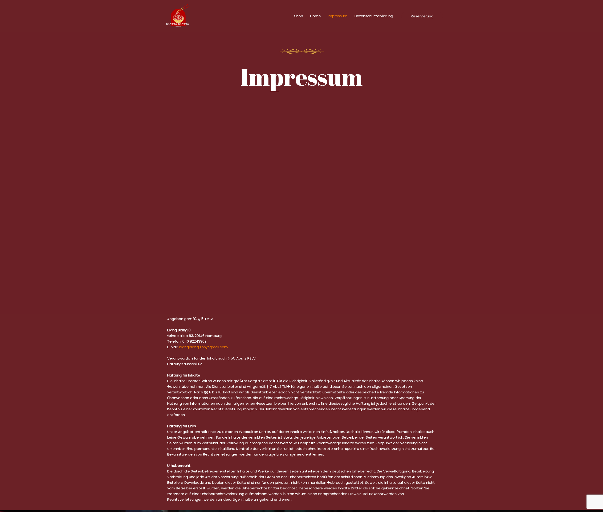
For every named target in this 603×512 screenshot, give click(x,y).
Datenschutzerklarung (373, 15)
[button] (422, 16)
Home (315, 15)
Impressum (337, 15)
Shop (298, 15)
